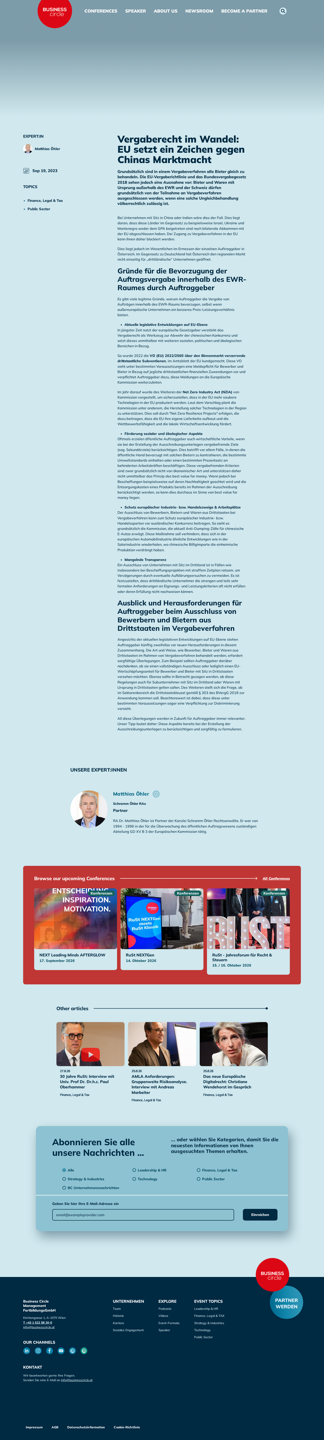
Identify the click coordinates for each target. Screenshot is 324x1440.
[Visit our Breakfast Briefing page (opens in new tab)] (72, 1350)
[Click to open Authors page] (156, 794)
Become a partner (244, 11)
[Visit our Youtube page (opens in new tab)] (61, 1350)
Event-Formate (169, 1323)
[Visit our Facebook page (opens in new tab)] (49, 1350)
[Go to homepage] (272, 1275)
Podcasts (164, 1309)
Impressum (34, 1427)
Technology (202, 1330)
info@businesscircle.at (39, 1327)
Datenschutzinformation (86, 1427)
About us (165, 11)
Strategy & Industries (209, 1323)
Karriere (118, 1323)
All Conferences (276, 878)
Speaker (135, 11)
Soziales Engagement (128, 1330)
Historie (118, 1316)
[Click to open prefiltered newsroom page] (49, 200)
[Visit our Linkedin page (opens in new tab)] (26, 1350)
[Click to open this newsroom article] (90, 1044)
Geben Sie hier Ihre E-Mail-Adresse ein (85, 1203)
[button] (283, 11)
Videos (163, 1316)
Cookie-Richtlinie (127, 1427)
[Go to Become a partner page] (286, 1302)
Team (117, 1309)
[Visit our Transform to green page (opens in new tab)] (84, 1350)
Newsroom (199, 11)
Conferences (100, 11)
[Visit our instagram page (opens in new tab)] (38, 1350)
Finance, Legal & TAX (209, 1316)
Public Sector (203, 1337)
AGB (55, 1427)
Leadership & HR (206, 1309)
